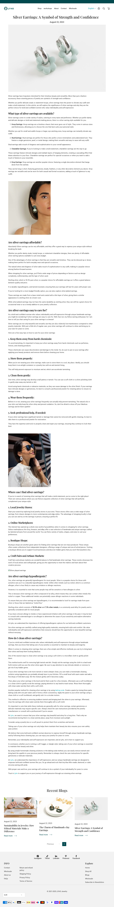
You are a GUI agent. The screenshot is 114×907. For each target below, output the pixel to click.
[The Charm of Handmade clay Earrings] (55, 808)
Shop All (88, 871)
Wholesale (73, 8)
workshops (48, 8)
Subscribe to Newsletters (94, 882)
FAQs (6, 879)
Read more (8, 836)
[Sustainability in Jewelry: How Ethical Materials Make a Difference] (20, 807)
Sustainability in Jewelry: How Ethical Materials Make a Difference (19, 828)
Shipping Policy (25, 874)
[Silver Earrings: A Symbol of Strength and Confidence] (91, 808)
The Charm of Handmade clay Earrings (54, 829)
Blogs (87, 875)
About (56, 8)
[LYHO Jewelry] (9, 8)
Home (87, 868)
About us (7, 875)
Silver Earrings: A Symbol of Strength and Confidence (89, 829)
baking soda (59, 690)
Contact (64, 8)
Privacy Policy (25, 878)
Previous (50, 844)
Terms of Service (26, 881)
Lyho (12, 715)
